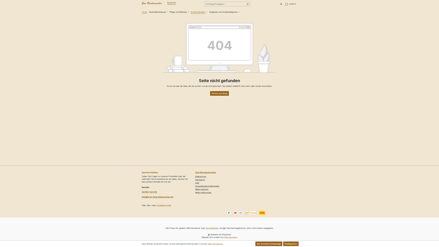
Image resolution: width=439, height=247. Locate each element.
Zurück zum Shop (219, 93)
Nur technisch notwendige (269, 244)
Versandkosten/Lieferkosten (207, 186)
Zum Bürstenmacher (205, 172)
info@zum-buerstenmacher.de (157, 197)
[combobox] (224, 4)
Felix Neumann (230, 237)
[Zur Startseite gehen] (159, 3)
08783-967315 (149, 192)
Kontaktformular (164, 205)
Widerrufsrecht (201, 189)
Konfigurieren (291, 244)
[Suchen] (247, 4)
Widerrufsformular (203, 192)
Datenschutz (200, 176)
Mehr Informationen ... (216, 244)
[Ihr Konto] (281, 4)
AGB (197, 183)
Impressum (200, 180)
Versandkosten (212, 228)
